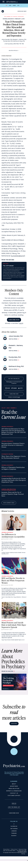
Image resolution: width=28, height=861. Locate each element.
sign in (10, 381)
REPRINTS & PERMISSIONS (14, 791)
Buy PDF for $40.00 (14, 378)
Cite (18, 5)
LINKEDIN (14, 831)
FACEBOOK (14, 826)
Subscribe (14, 723)
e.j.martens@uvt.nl (17, 256)
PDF (6, 5)
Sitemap (23, 853)
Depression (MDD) (22, 11)
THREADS (14, 833)
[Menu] (3, 2)
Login (18, 397)
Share (14, 5)
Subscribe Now (14, 320)
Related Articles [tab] (13, 50)
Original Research (8, 19)
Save (10, 5)
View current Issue (8, 502)
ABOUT (14, 784)
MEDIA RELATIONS (14, 788)
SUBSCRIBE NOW (14, 813)
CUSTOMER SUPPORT (14, 795)
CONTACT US (14, 793)
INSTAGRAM (14, 828)
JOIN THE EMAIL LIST (14, 807)
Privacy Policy (6, 849)
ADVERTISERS (14, 786)
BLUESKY (14, 835)
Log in (21, 323)
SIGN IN (14, 803)
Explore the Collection (7, 671)
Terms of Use (14, 849)
